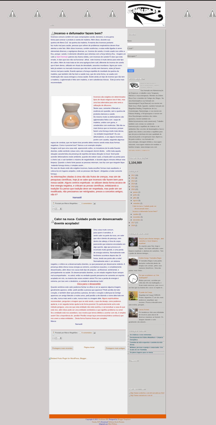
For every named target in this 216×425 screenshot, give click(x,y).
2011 (133, 175)
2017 (133, 223)
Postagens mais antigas (115, 348)
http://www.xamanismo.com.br (141, 395)
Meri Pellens (112, 424)
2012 (133, 178)
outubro (135, 214)
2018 (133, 225)
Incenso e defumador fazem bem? (78, 33)
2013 (133, 181)
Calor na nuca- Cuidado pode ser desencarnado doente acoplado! (88, 221)
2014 (133, 184)
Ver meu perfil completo (139, 150)
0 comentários (87, 333)
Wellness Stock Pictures (116, 422)
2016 (133, 189)
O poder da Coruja (145, 292)
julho (134, 198)
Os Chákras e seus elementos (140, 335)
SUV (98, 422)
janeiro (135, 192)
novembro (136, 217)
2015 (133, 187)
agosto (135, 201)
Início (52, 25)
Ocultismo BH (142, 11)
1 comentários (87, 203)
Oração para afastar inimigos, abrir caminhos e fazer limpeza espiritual (151, 241)
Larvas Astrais (144, 310)
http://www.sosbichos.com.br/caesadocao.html (147, 393)
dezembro (136, 220)
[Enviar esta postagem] (93, 203)
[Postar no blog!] (56, 209)
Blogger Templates (124, 419)
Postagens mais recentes (62, 348)
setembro (136, 203)
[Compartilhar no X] (58, 209)
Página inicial (89, 347)
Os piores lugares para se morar (141, 352)
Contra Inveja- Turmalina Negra (150, 258)
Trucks (94, 422)
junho (135, 195)
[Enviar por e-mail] (53, 209)
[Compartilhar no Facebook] (61, 209)
